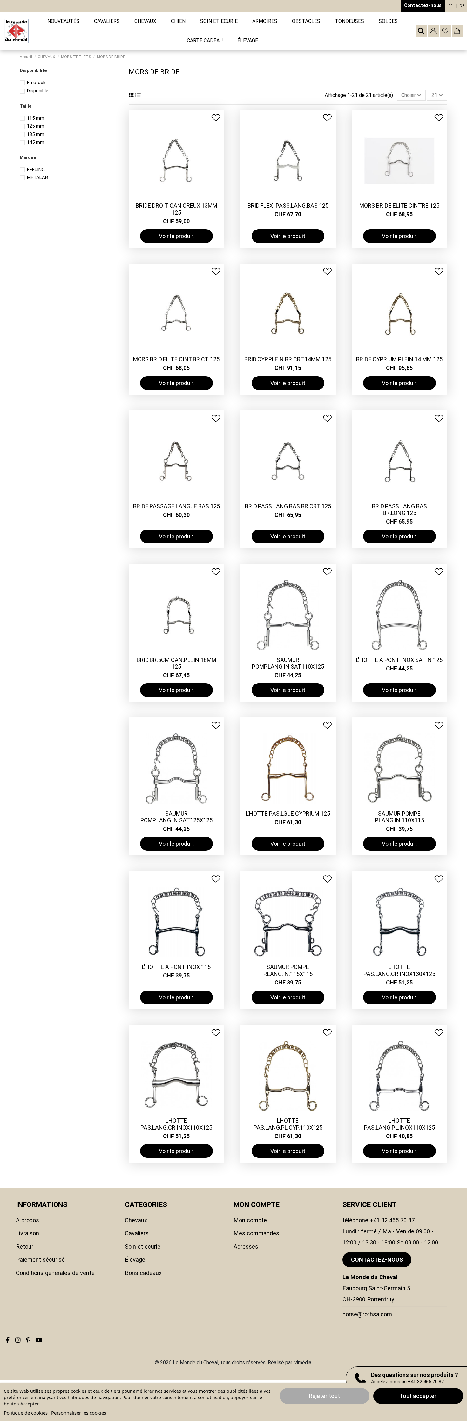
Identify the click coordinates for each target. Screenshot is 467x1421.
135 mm (35, 134)
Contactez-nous (423, 5)
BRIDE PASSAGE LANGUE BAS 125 (176, 506)
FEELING (36, 169)
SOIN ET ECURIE (142, 1246)
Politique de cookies (26, 1413)
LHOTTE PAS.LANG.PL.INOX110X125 (399, 1124)
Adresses (246, 1246)
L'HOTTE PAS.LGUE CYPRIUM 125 (288, 813)
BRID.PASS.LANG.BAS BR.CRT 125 (288, 506)
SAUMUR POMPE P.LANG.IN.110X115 (399, 817)
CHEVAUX (136, 1220)
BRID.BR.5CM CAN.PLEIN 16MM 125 (176, 663)
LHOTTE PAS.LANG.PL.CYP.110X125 (288, 1124)
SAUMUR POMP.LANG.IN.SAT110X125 (288, 663)
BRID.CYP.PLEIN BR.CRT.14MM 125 (287, 359)
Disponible (37, 91)
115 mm (35, 118)
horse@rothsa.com (367, 1314)
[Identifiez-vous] (433, 31)
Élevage (135, 1259)
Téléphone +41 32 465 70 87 (378, 1220)
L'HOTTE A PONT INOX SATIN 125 (399, 660)
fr (451, 6)
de (462, 6)
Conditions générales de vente (55, 1273)
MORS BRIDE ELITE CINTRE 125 (399, 205)
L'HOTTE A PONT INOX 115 (176, 967)
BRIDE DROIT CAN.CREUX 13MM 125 (176, 209)
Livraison (27, 1233)
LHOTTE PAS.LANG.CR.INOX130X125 (399, 970)
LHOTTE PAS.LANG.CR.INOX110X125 (176, 1124)
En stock (36, 82)
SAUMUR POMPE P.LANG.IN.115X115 (288, 970)
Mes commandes (256, 1233)
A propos (27, 1220)
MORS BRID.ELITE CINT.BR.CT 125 (176, 359)
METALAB (37, 177)
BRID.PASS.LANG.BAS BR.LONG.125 (399, 510)
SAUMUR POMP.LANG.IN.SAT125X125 (176, 817)
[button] (107, 21)
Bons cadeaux (143, 1273)
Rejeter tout (324, 1395)
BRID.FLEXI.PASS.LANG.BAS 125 (287, 205)
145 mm (35, 142)
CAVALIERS (137, 1233)
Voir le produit (176, 236)
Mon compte (250, 1220)
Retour (24, 1246)
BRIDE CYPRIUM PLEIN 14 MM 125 (399, 359)
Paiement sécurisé (40, 1259)
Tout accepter (418, 1395)
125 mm (35, 126)
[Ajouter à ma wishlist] (216, 117)
